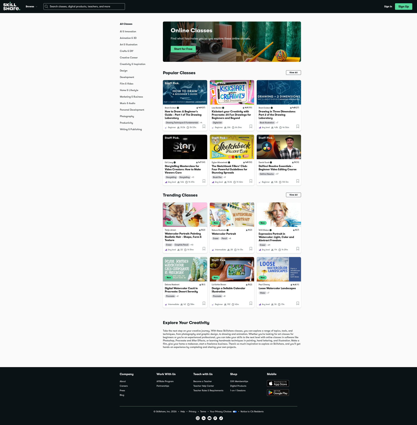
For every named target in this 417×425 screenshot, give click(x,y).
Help (182, 411)
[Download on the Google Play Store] (282, 392)
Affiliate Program (165, 381)
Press (122, 390)
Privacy (192, 411)
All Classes (126, 24)
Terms (203, 411)
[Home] (11, 6)
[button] (36, 6)
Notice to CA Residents (252, 411)
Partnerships (163, 386)
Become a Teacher (202, 381)
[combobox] (84, 6)
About (123, 381)
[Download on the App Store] (282, 383)
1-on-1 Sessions (237, 390)
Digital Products (238, 386)
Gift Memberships (239, 381)
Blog (122, 395)
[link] (185, 105)
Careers (124, 386)
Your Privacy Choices (220, 411)
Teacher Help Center (203, 386)
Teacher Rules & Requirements (208, 390)
